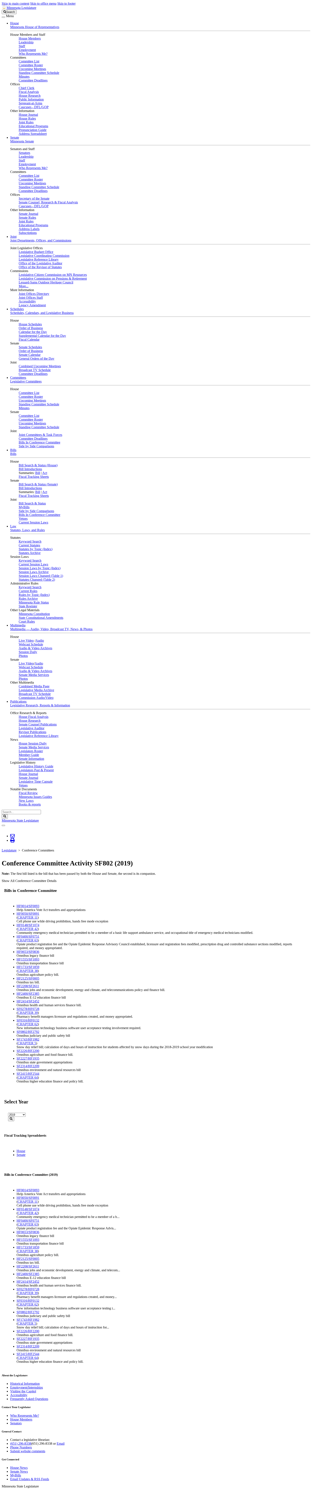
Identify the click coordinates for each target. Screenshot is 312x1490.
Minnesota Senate (22, 141)
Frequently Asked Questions (29, 1399)
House (14, 23)
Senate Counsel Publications (38, 724)
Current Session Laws (33, 522)
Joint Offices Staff (31, 297)
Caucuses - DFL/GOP (34, 107)
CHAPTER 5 (27, 1043)
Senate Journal (28, 214)
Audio (39, 640)
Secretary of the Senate (34, 198)
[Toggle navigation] (3, 17)
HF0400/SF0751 (28, 936)
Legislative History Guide (36, 766)
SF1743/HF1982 (28, 1039)
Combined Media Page (34, 686)
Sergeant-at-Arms (30, 103)
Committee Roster (31, 65)
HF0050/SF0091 (28, 913)
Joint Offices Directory (34, 294)
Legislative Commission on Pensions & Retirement (53, 278)
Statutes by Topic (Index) (35, 549)
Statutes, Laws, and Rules (27, 530)
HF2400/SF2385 (28, 993)
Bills (13, 450)
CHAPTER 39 (28, 1013)
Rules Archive (28, 598)
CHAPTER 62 (28, 1024)
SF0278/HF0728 (28, 1009)
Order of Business (31, 328)
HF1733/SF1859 (28, 967)
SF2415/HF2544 (28, 1073)
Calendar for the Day (33, 332)
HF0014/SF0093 (28, 906)
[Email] (12, 836)
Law (13, 526)
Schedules (17, 309)
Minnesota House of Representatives (34, 27)
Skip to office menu (43, 3)
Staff (22, 46)
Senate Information (31, 758)
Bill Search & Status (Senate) (38, 484)
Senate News (19, 1471)
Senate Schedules (30, 347)
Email (61, 1443)
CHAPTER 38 (28, 971)
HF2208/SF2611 (28, 986)
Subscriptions (28, 233)
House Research (30, 95)
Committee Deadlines (33, 80)
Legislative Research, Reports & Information (40, 705)
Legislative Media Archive (36, 690)
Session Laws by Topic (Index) (39, 568)
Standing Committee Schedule (39, 73)
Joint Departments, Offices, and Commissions (40, 240)
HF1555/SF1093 (28, 959)
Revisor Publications (32, 732)
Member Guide (29, 755)
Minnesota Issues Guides (35, 797)
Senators (24, 153)
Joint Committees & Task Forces (40, 435)
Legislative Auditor (31, 728)
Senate (14, 137)
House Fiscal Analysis (33, 717)
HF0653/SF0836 (28, 952)
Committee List (29, 61)
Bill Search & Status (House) (38, 465)
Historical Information (25, 1383)
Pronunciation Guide (32, 130)
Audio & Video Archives (35, 648)
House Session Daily (33, 743)
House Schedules (30, 324)
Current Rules (28, 591)
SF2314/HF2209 (28, 1066)
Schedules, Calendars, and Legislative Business (42, 313)
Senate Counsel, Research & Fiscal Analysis (48, 202)
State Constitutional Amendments (41, 617)
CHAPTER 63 (28, 940)
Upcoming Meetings (32, 69)
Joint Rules (26, 122)
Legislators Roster (31, 751)
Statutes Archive (30, 553)
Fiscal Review (28, 793)
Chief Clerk (26, 88)
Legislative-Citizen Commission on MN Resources (53, 274)
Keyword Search (30, 541)
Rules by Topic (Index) (34, 595)
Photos (23, 656)
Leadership (26, 42)
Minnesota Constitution (34, 614)
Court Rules (27, 621)
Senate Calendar (30, 355)
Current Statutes (29, 545)
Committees (18, 377)
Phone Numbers (21, 1447)
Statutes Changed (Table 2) (37, 579)
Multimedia (17, 625)
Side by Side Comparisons (36, 446)
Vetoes (23, 518)
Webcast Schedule (31, 644)
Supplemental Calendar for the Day (42, 335)
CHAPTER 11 (28, 917)
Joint (13, 236)
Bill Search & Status (32, 503)
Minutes (24, 76)
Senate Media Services (34, 675)
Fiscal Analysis (29, 92)
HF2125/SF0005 (28, 978)
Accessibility (27, 301)
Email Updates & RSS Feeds (29, 1479)
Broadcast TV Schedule (35, 370)
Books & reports (30, 804)
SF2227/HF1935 (28, 1058)
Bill (37, 473)
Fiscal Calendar (29, 339)
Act (44, 473)
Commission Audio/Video (36, 697)
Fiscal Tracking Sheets (34, 476)
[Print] (12, 840)
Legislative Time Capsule (36, 781)
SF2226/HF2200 (28, 1051)
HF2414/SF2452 (28, 1001)
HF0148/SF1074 (28, 925)
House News (19, 1467)
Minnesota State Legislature (20, 820)
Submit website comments (27, 1451)
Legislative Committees (26, 381)
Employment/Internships (26, 1387)
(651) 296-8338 (20, 1443)
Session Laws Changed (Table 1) (41, 576)
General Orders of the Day (36, 358)
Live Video (26, 640)
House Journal (28, 114)
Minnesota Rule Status (34, 602)
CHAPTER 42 (28, 929)
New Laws (26, 800)
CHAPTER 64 (28, 1077)
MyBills (24, 507)
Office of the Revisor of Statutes (40, 267)
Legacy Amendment (32, 305)
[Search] (11, 1119)
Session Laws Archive (34, 572)
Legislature (9, 850)
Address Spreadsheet (33, 133)
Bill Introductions (30, 469)
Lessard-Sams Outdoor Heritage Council (46, 282)
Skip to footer (66, 3)
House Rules (27, 118)
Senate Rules (27, 217)
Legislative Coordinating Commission (44, 255)
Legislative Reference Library (39, 259)
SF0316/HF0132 (28, 1020)
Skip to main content (15, 3)
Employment (27, 50)
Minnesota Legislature (21, 8)
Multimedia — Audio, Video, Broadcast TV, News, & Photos (51, 629)
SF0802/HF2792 (28, 1032)
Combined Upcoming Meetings (40, 366)
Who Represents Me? (33, 53)
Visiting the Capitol (23, 1391)
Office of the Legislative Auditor (40, 263)
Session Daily (28, 652)
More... (23, 286)
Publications (18, 701)
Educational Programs (33, 126)
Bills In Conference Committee (39, 442)
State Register (28, 606)
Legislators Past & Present (36, 770)
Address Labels (29, 229)
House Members (30, 38)
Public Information (31, 99)
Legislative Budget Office (36, 252)
